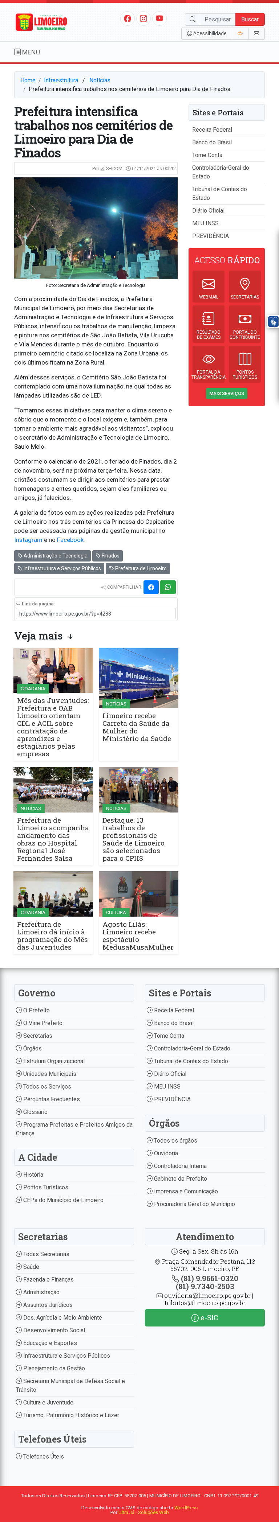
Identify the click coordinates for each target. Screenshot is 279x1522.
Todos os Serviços (46, 1086)
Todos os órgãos (175, 1140)
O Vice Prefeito (42, 1023)
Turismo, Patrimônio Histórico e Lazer (70, 1415)
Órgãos (32, 1048)
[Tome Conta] (240, 34)
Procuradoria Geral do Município (194, 1204)
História (32, 1174)
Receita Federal (212, 129)
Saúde (30, 1266)
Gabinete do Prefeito (180, 1178)
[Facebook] (127, 18)
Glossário (35, 1111)
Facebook (70, 539)
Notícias (99, 80)
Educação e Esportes (49, 1343)
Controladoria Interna (180, 1166)
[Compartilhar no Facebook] (151, 587)
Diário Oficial (208, 210)
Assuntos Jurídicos (47, 1304)
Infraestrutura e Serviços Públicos (62, 568)
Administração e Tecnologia (55, 556)
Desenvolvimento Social (53, 1330)
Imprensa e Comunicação (185, 1191)
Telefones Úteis (43, 1456)
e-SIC (208, 1317)
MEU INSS (205, 223)
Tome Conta (207, 155)
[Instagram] (143, 18)
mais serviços (226, 393)
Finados (110, 556)
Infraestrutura (61, 80)
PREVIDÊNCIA (210, 236)
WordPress (186, 1507)
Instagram (28, 539)
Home (28, 80)
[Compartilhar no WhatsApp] (168, 587)
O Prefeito (36, 1010)
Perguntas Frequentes (51, 1099)
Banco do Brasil (212, 142)
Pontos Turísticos (45, 1187)
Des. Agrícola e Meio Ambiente (62, 1317)
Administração (41, 1292)
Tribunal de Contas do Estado (190, 1061)
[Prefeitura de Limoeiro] (41, 21)
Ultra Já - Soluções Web (143, 1512)
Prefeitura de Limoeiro (140, 568)
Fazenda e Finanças (48, 1279)
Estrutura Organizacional (53, 1061)
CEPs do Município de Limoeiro (63, 1200)
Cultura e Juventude (47, 1402)
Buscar (250, 19)
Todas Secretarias (45, 1254)
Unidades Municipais (49, 1073)
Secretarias (37, 1035)
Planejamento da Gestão (53, 1368)
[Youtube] (159, 18)
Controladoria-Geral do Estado (191, 1048)
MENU (30, 52)
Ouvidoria (165, 1153)
